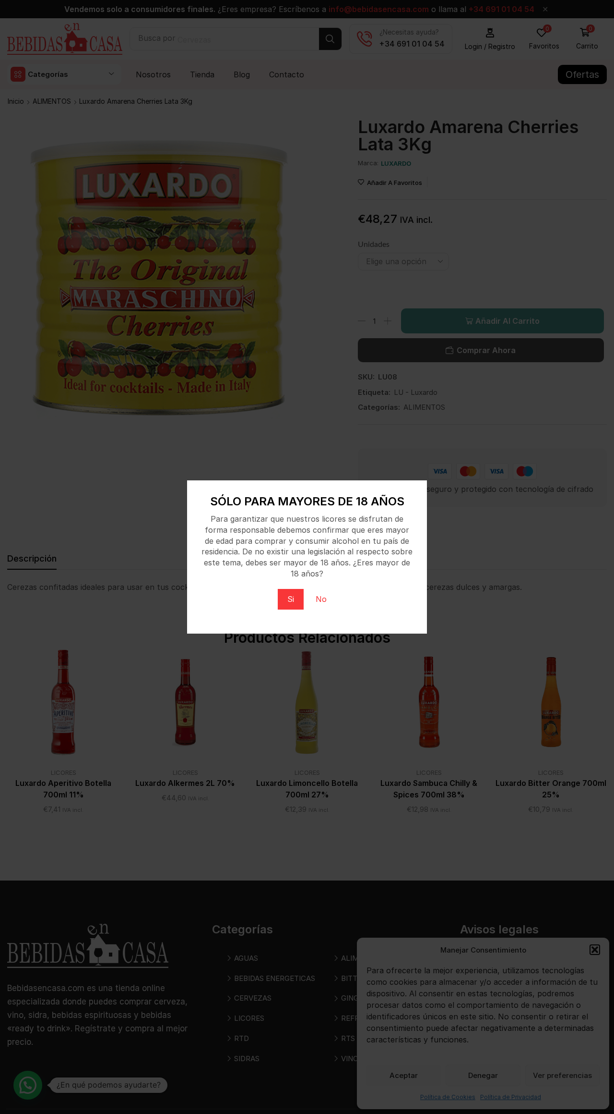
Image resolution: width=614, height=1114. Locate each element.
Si (290, 599)
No (321, 599)
